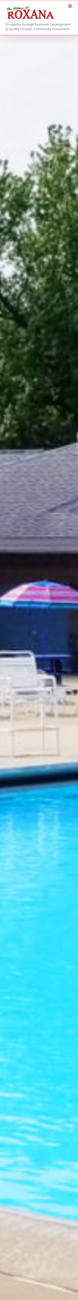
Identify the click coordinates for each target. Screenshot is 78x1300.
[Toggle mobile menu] (70, 6)
